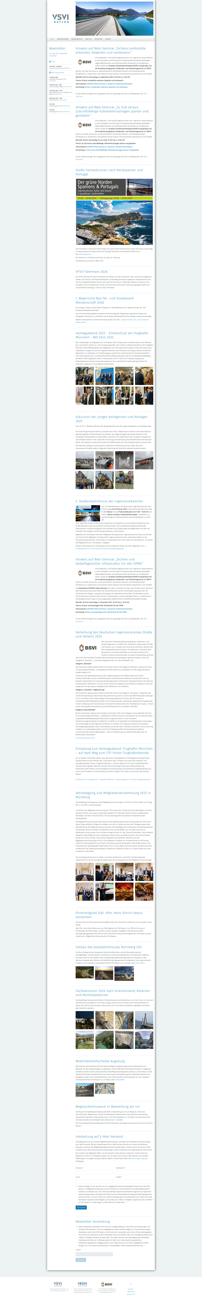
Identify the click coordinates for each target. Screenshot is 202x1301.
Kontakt (108, 39)
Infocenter (98, 39)
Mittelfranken (57, 94)
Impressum (130, 1292)
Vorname (80, 1168)
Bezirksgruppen (77, 39)
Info (68, 68)
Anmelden (81, 1260)
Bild (88, 672)
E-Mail (119, 1177)
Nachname (120, 1168)
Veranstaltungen (62, 39)
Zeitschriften (140, 963)
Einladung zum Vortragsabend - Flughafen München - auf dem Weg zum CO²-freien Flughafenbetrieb (113, 779)
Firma (78, 1177)
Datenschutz (131, 1294)
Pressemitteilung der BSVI (85, 738)
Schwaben (52, 81)
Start (52, 39)
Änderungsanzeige (138, 1158)
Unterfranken (67, 86)
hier (115, 1120)
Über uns (88, 39)
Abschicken (81, 1207)
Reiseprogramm (85, 254)
